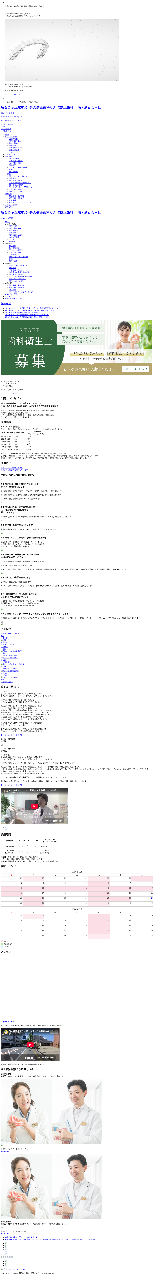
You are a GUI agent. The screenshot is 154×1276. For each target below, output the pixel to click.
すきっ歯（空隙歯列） (17, 189)
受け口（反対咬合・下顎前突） (21, 187)
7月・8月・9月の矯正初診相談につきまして (31, 310)
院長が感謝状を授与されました (27, 315)
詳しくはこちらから (12, 94)
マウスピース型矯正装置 (18, 167)
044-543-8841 (5, 1151)
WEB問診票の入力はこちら (11, 120)
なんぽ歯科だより (16, 148)
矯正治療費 (13, 172)
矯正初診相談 (14, 159)
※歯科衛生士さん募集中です (23, 312)
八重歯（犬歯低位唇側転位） (20, 183)
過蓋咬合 (12, 178)
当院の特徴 (13, 139)
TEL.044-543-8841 (7, 113)
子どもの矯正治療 (16, 161)
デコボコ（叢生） (16, 180)
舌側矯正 (12, 165)
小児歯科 (12, 200)
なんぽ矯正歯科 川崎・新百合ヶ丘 (51, 107)
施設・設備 (13, 143)
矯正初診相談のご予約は (21, 1237)
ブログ (11, 152)
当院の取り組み (15, 141)
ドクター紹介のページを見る (12, 735)
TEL (7, 218)
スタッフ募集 (14, 150)
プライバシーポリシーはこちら (14, 1269)
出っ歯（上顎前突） (16, 185)
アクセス (8, 296)
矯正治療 (12, 246)
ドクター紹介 (10, 241)
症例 (11, 169)
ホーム (7, 222)
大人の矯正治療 (15, 163)
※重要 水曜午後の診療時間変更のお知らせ (32, 308)
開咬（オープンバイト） (18, 176)
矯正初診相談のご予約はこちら (12, 117)
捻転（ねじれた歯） (16, 191)
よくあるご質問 (11, 294)
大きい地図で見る (7, 1021)
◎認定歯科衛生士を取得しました (27, 317)
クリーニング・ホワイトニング (21, 202)
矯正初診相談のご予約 (13, 298)
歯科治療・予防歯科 (16, 198)
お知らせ (6, 303)
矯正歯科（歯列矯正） (17, 196)
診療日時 (12, 145)
